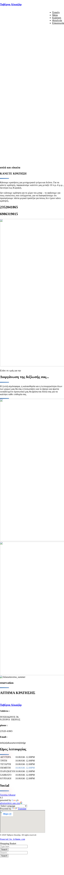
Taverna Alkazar (7, 795)
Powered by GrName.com (12, 839)
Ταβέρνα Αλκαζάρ (11, 4)
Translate (22, 808)
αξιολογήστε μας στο (10, 803)
